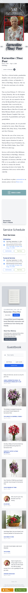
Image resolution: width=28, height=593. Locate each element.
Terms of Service (18, 586)
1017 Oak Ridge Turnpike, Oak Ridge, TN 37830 (14, 247)
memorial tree (21, 179)
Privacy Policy (10, 586)
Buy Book (16, 315)
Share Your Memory (10, 339)
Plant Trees (19, 251)
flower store (19, 182)
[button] (14, 397)
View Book (7, 315)
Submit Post (14, 365)
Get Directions (8, 251)
